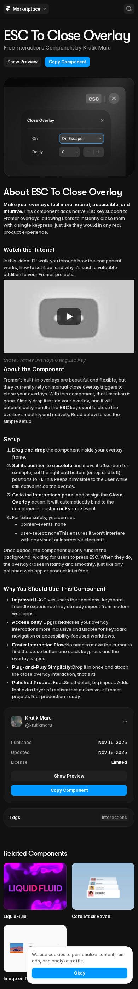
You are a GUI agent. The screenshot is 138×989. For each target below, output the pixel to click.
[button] (22, 62)
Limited (119, 762)
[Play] (69, 316)
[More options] (125, 721)
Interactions (114, 817)
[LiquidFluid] (35, 891)
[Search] (129, 9)
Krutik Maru (97, 47)
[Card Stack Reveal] (103, 891)
